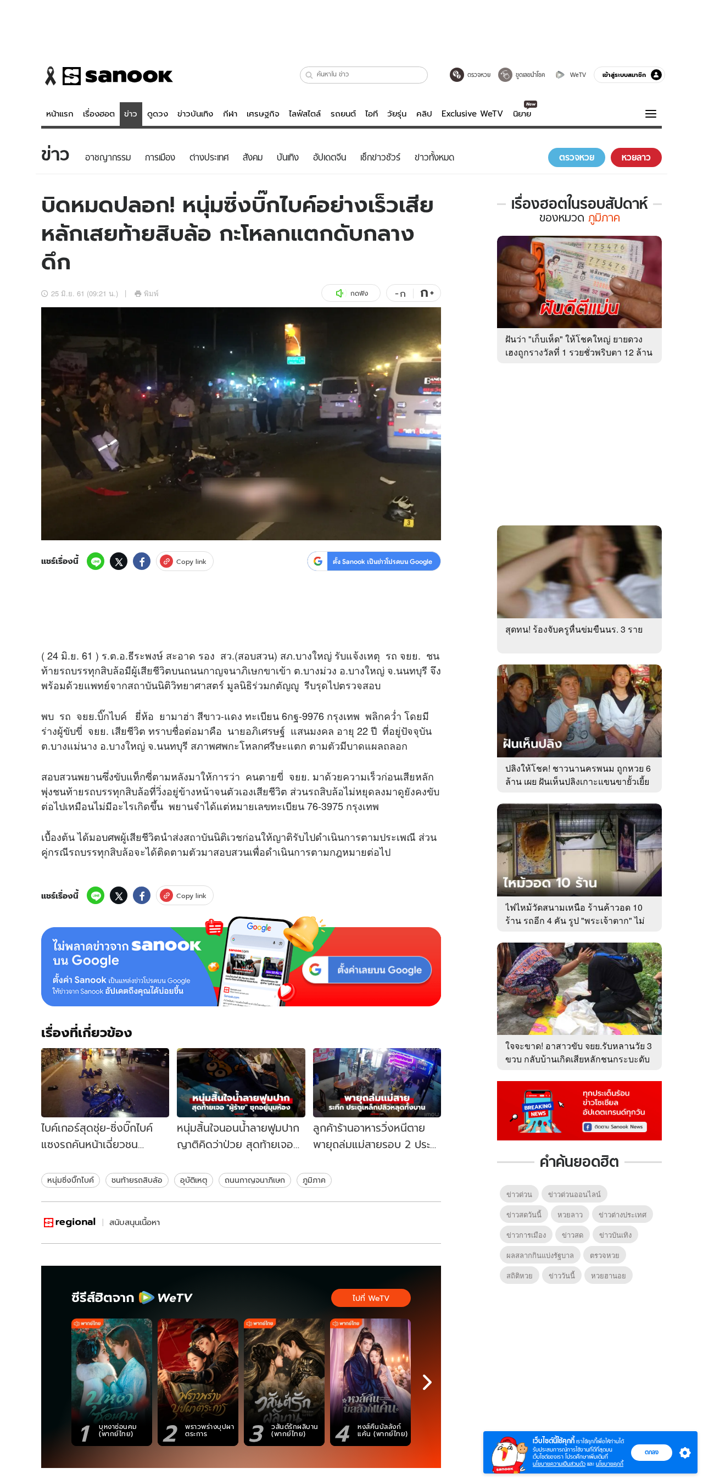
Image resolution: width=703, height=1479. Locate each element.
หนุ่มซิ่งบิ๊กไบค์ (70, 1180)
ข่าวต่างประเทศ (622, 1214)
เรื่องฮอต (99, 114)
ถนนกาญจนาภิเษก (255, 1180)
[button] (309, 75)
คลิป (424, 114)
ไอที (371, 114)
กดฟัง (359, 293)
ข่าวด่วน (519, 1194)
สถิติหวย (519, 1275)
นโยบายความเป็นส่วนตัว (559, 1464)
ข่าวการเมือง (526, 1234)
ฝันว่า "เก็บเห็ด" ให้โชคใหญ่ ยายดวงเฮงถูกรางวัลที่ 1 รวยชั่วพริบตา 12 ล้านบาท (578, 352)
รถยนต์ (343, 114)
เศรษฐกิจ (263, 114)
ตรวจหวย (605, 1255)
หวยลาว (570, 1214)
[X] (118, 561)
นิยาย (522, 114)
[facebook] (141, 561)
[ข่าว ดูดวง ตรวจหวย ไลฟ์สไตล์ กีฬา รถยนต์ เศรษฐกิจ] (107, 76)
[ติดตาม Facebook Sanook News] (579, 1109)
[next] (427, 1382)
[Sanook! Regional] (70, 1222)
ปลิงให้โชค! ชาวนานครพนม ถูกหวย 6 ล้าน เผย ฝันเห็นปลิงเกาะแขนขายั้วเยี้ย (578, 775)
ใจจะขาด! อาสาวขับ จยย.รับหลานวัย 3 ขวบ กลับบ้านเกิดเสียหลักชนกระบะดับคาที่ (578, 1058)
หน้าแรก (60, 114)
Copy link (191, 561)
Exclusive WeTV (472, 114)
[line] (95, 561)
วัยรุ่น (396, 114)
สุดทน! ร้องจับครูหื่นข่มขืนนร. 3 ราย (574, 629)
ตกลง (652, 1452)
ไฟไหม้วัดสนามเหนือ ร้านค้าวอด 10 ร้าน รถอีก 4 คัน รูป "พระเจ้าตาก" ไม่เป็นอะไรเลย (575, 920)
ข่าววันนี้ (562, 1275)
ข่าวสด (572, 1234)
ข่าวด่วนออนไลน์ (574, 1194)
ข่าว (130, 114)
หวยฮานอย (608, 1275)
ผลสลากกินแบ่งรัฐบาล (540, 1255)
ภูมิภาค (314, 1180)
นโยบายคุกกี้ (609, 1464)
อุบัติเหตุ (193, 1180)
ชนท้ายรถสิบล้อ (137, 1180)
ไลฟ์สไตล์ (305, 114)
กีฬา (230, 114)
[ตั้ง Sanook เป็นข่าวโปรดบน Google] (241, 961)
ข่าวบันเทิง (195, 114)
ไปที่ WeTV (371, 1298)
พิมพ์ (151, 293)
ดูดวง (157, 114)
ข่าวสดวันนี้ (524, 1214)
